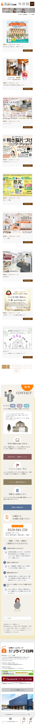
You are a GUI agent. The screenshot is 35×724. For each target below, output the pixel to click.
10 (25, 367)
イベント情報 (6, 238)
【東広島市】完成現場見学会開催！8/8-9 (13, 85)
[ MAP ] (28, 657)
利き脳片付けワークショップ (10, 162)
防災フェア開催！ (7, 200)
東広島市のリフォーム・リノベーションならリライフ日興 (19, 714)
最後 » (16, 371)
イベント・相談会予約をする (17, 482)
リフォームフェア (7, 123)
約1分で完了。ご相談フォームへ (17, 457)
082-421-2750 (23, 659)
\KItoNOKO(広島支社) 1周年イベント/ (13, 47)
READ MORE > (28, 50)
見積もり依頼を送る (17, 507)
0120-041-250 (17, 529)
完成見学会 (6, 276)
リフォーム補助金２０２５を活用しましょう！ (14, 353)
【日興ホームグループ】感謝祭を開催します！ (14, 315)
